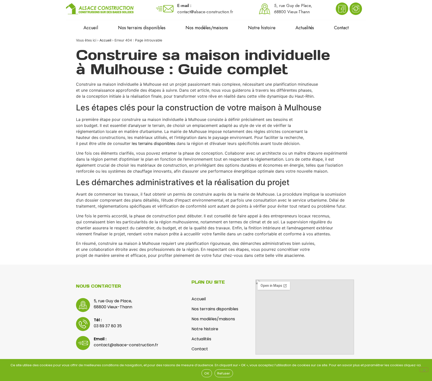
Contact (341, 27)
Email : (100, 339)
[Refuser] (424, 370)
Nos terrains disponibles (142, 27)
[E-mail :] (165, 8)
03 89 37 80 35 (108, 326)
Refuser (223, 373)
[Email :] (83, 343)
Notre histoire (262, 27)
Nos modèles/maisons (207, 27)
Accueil (91, 27)
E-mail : (184, 5)
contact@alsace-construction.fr (126, 345)
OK (206, 373)
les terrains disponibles (153, 143)
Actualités (305, 27)
